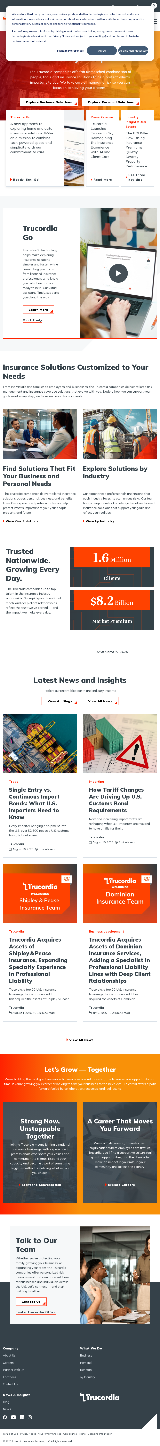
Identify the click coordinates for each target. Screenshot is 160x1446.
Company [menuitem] (11, 1348)
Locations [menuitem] (137, 6)
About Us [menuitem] (9, 1355)
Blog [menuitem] (6, 1402)
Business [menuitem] (86, 1355)
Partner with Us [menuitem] (13, 1370)
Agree (102, 50)
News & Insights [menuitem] (17, 1395)
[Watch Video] (118, 273)
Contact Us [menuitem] (10, 1384)
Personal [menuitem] (86, 1363)
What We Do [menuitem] (91, 1348)
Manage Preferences (70, 50)
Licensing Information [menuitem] (100, 1433)
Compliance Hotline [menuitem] (74, 1433)
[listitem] (45, 148)
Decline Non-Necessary (133, 50)
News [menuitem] (7, 1409)
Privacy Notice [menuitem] (28, 1433)
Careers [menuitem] (118, 6)
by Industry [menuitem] (87, 1377)
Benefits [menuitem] (86, 1370)
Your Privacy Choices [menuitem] (49, 1433)
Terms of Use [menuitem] (10, 1433)
